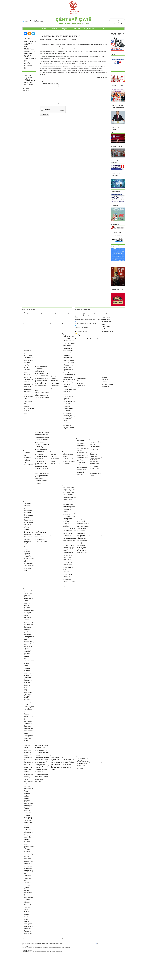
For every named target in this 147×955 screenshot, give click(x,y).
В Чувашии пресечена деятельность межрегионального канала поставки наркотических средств (41, 370)
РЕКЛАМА (54, 29)
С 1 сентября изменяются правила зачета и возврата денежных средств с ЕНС (69, 583)
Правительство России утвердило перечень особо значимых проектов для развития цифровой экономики (82, 471)
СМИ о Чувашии (28, 84)
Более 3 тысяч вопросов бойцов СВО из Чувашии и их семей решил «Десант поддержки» (69, 499)
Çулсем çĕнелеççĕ (29, 861)
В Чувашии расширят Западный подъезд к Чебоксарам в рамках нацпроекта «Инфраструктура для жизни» (29, 369)
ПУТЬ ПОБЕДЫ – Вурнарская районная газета (73, 21)
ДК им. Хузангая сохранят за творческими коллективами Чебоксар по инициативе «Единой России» (83, 445)
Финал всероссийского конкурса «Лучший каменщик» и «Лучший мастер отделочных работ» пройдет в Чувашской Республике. (29, 646)
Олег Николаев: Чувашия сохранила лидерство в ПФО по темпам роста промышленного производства (28, 622)
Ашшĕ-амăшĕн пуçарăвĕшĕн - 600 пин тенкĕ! (29, 854)
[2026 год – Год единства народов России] (118, 43)
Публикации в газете (29, 69)
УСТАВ (26, 45)
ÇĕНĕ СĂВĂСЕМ (28, 819)
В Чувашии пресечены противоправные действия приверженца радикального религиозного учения (41, 453)
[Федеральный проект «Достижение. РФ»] (118, 254)
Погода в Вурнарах (33, 20)
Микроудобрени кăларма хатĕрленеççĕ (28, 697)
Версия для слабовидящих (117, 23)
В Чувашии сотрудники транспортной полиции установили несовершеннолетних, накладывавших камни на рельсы (69, 528)
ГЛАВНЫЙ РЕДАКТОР (30, 41)
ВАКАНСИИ (102, 29)
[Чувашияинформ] (118, 228)
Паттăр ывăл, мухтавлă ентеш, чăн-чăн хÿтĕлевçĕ (28, 728)
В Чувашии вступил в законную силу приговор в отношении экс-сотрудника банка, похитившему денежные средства (69, 349)
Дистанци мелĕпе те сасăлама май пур (28, 871)
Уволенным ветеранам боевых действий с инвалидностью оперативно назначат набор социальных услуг (42, 749)
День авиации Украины (81, 331)
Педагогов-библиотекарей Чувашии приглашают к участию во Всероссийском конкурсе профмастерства (69, 391)
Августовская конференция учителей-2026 (67, 766)
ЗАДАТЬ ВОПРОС (89, 29)
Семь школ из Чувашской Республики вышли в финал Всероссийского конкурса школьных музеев (28, 355)
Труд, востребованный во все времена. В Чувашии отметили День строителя (68, 338)
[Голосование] (118, 214)
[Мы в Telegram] (33, 33)
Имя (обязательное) (65, 86)
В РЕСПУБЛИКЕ (28, 77)
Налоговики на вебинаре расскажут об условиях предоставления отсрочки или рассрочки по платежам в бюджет (42, 761)
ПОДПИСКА (65, 29)
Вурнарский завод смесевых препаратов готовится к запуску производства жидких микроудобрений (56, 458)
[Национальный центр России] (118, 299)
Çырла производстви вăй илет (28, 832)
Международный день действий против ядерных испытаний (91, 319)
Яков (98, 339)
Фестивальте (27, 694)
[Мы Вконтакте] (25, 33)
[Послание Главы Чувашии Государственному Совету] (118, 138)
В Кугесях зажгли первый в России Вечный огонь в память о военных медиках (82, 550)
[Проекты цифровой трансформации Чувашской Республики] (118, 183)
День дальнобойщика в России (83, 316)
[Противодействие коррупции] (118, 167)
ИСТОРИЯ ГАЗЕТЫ (29, 50)
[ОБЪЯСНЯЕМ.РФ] (118, 238)
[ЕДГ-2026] (118, 63)
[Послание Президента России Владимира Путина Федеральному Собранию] (118, 117)
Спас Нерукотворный (81, 335)
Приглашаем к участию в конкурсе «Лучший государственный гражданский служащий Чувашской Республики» (69, 458)
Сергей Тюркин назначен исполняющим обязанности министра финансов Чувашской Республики (42, 480)
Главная (44, 29)
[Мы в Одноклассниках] (29, 33)
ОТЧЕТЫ (26, 46)
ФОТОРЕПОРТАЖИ (29, 81)
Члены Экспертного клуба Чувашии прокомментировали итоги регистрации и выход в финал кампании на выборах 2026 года (83, 763)
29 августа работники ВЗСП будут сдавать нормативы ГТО (41, 532)
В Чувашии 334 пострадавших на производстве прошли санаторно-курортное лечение (69, 539)
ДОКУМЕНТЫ (27, 55)
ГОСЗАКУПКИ (27, 48)
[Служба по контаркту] (118, 276)
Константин (93, 339)
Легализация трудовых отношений (27, 900)
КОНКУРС (26, 57)
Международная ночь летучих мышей (85, 323)
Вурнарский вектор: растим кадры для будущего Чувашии (68, 760)
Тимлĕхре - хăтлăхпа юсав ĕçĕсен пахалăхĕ (28, 690)
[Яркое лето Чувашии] (118, 78)
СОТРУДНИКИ (28, 43)
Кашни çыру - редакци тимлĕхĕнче (27, 747)
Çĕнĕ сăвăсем (27, 882)
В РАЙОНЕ (27, 79)
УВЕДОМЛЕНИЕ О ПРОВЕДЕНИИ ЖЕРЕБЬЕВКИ (95, 459)
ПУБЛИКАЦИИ (28, 82)
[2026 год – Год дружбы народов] (118, 95)
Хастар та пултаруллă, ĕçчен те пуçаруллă (29, 706)
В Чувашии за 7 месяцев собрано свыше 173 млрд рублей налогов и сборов (68, 566)
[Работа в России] (118, 197)
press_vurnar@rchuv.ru (40, 952)
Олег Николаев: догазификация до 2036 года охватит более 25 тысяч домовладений (82, 542)
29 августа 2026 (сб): (80, 314)
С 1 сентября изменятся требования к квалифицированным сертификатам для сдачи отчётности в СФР (69, 424)
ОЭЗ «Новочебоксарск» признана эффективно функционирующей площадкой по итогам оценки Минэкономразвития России (56, 382)
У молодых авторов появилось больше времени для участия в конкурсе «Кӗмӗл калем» (69, 547)
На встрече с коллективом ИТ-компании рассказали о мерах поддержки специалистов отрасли (82, 382)
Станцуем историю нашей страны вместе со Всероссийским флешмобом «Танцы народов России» (69, 491)
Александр (84, 339)
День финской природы (81, 327)
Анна (88, 339)
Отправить (45, 114)
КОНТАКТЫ (76, 29)
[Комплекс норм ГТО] (118, 153)
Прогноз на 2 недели (38, 21)
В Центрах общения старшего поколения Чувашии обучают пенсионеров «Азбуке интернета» (41, 539)
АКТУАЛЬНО (27, 76)
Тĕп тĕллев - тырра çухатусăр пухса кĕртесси (28, 788)
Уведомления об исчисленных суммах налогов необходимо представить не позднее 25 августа (28, 932)
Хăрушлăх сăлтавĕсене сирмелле (27, 889)
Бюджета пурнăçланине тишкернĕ (60, 36)
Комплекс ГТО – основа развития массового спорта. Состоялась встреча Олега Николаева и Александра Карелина (42, 472)
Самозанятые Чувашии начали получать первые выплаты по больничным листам (69, 574)
